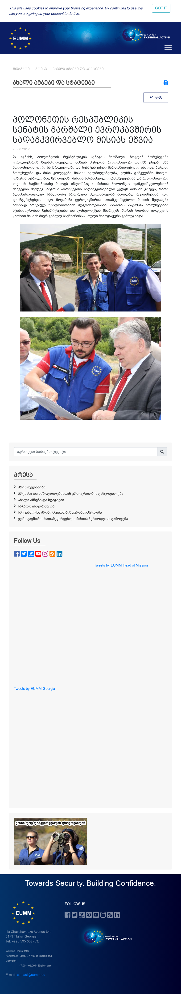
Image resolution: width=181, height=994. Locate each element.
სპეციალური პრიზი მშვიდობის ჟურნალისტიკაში (60, 512)
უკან (157, 97)
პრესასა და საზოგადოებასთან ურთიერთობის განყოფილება (70, 493)
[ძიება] (162, 451)
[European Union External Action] (105, 936)
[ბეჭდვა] (166, 83)
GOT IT (161, 8)
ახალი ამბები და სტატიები (78, 69)
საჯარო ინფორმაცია (36, 506)
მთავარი (21, 69)
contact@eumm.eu (31, 975)
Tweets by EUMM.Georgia (34, 688)
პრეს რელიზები (31, 487)
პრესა (41, 69)
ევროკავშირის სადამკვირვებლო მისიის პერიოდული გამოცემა (73, 518)
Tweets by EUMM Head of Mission (121, 565)
